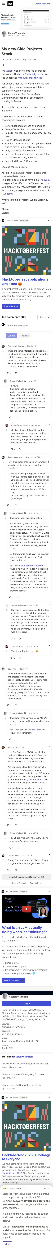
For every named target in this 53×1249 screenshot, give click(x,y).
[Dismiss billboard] (49, 1188)
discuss (32, 59)
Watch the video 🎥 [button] (13, 980)
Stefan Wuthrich (16, 33)
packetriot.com (35, 779)
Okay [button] (7, 1244)
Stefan (9, 70)
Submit (11, 335)
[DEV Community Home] (10, 3)
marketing (20, 59)
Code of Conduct (19, 883)
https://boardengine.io (30, 77)
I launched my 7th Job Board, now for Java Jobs (26, 1065)
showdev (8, 59)
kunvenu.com (34, 729)
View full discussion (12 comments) (26, 877)
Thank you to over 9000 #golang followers (23, 1076)
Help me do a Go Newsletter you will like (22, 1087)
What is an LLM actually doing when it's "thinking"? (24, 929)
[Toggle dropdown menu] (49, 220)
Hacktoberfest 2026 (12, 1173)
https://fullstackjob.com (31, 74)
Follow (26, 1003)
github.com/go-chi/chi (30, 565)
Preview (25, 335)
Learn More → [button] (11, 306)
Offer (10, 194)
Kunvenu (45, 179)
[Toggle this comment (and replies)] (3, 351)
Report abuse (35, 883)
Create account (42, 3)
